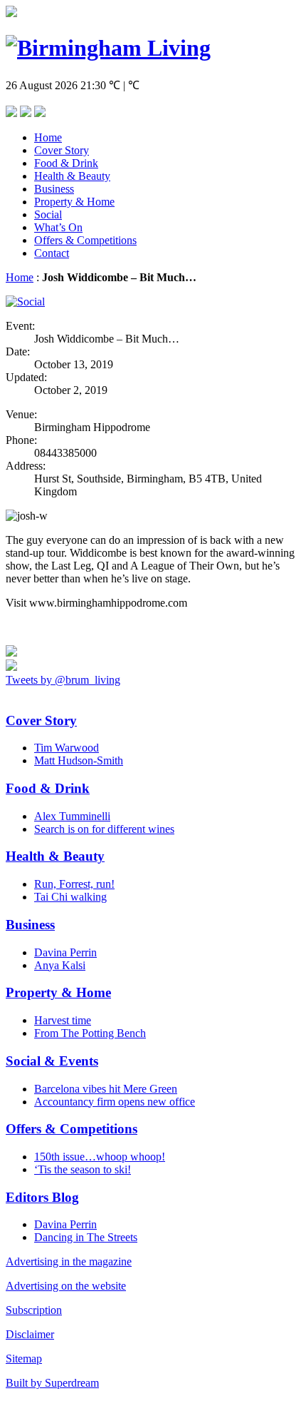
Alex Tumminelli (72, 816)
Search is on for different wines (104, 829)
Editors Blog (42, 1197)
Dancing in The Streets (85, 1237)
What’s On (58, 227)
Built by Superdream (52, 1383)
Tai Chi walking (70, 897)
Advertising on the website (66, 1286)
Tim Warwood (66, 748)
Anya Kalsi (59, 965)
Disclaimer (30, 1334)
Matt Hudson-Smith (78, 760)
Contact (51, 253)
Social (48, 214)
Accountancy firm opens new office (114, 1102)
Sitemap (24, 1358)
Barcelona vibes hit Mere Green (105, 1089)
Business (54, 189)
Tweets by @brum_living (63, 680)
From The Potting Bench (90, 1033)
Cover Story (61, 150)
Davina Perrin (65, 952)
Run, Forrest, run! (74, 884)
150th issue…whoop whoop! (99, 1156)
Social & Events (52, 1060)
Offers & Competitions (85, 240)
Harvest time (62, 1020)
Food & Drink (66, 163)
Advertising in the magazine (69, 1261)
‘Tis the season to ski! (82, 1169)
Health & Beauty (72, 176)
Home (48, 137)
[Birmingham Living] (108, 48)
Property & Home (74, 202)
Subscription (34, 1310)
